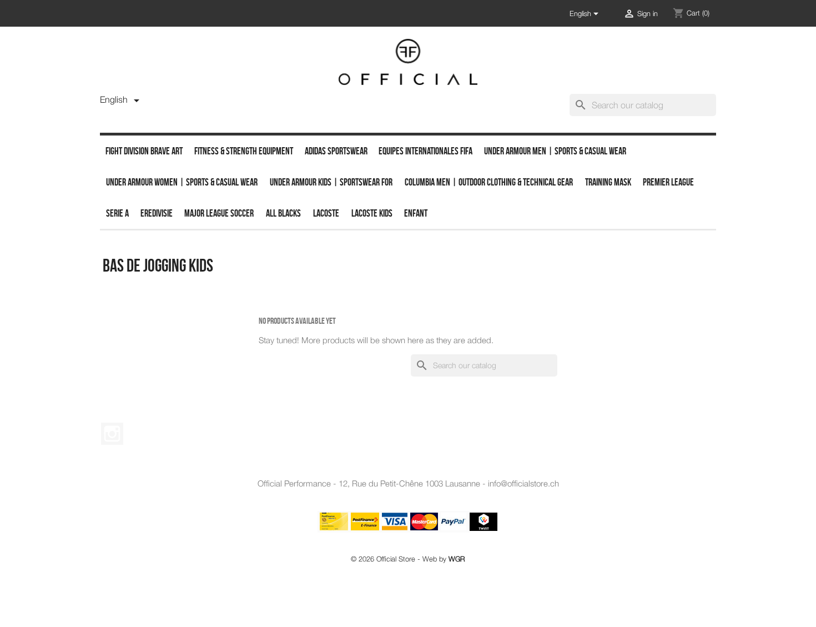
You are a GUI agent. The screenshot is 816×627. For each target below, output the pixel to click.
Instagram (112, 434)
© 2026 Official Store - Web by (408, 559)
